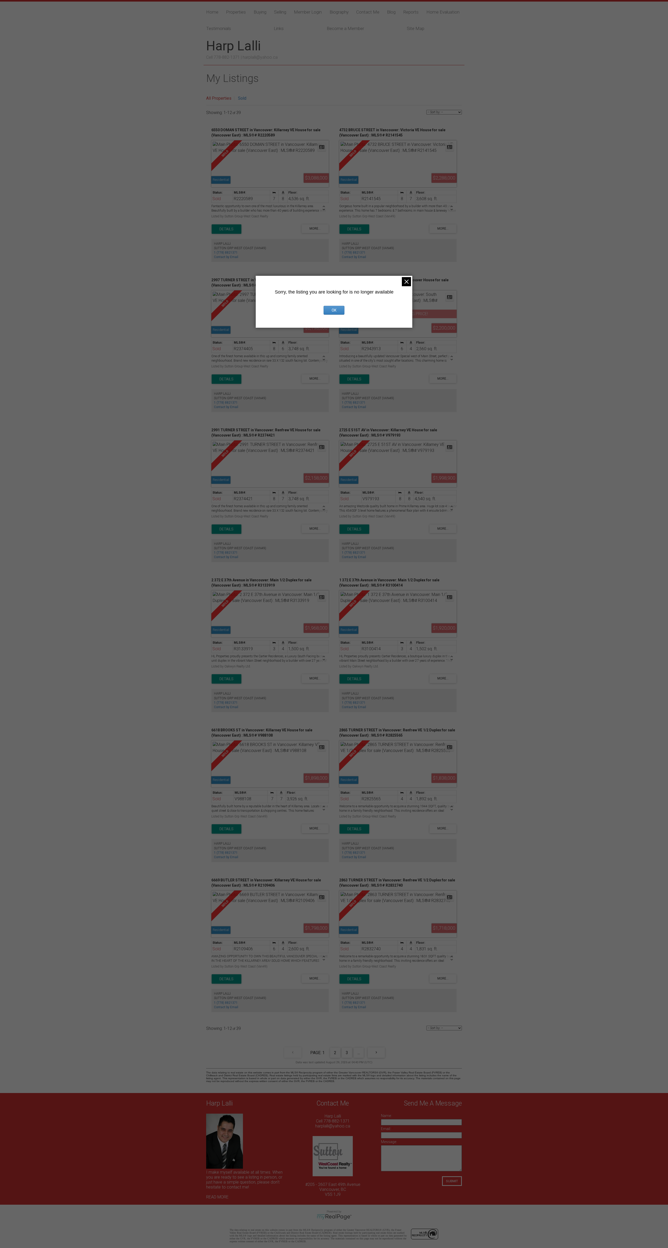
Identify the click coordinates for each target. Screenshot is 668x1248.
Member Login (308, 12)
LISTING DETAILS (226, 229)
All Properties (218, 98)
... (358, 1052)
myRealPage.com (334, 1217)
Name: (386, 1116)
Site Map (415, 28)
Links (279, 28)
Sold (242, 98)
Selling (280, 12)
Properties (236, 12)
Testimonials (218, 28)
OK (334, 310)
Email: (386, 1129)
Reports (411, 12)
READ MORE (217, 1197)
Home (212, 12)
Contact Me (367, 12)
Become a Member (345, 28)
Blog (391, 12)
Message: (389, 1142)
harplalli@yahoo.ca (260, 57)
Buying (260, 12)
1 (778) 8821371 (226, 252)
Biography (339, 12)
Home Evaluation (443, 12)
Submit (452, 1181)
